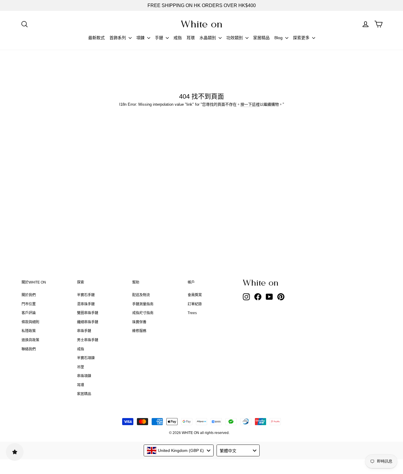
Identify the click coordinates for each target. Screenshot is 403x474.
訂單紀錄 (195, 304)
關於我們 (29, 295)
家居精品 (261, 37)
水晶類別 (208, 37)
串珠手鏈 (84, 331)
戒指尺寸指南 (142, 313)
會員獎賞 (195, 295)
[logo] (201, 24)
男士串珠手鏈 (87, 340)
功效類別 (235, 37)
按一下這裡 (250, 104)
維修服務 (139, 331)
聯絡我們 (29, 349)
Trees (192, 313)
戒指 (177, 37)
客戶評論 (29, 313)
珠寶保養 (139, 322)
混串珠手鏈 (86, 304)
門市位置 (29, 304)
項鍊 (141, 37)
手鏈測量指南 (142, 304)
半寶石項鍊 (86, 358)
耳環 (190, 37)
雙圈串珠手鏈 (87, 313)
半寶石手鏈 (86, 295)
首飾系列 (118, 37)
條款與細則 (30, 322)
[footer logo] (275, 283)
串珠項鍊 (84, 376)
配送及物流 (141, 295)
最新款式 (96, 37)
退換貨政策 (30, 340)
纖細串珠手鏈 (87, 322)
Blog (279, 37)
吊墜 (80, 367)
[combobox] (179, 450)
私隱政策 (29, 331)
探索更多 (302, 37)
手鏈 (159, 37)
